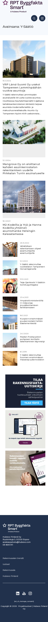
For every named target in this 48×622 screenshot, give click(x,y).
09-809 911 (8, 545)
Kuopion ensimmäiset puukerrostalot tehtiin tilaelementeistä (31, 321)
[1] (25, 407)
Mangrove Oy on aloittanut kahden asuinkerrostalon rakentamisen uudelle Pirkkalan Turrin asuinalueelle (24, 168)
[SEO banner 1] (25, 447)
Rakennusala (9, 570)
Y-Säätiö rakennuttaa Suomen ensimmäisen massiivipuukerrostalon (32, 357)
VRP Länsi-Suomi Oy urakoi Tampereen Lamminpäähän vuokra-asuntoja (22, 87)
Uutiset (6, 564)
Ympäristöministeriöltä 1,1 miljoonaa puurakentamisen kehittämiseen (31, 304)
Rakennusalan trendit (13, 558)
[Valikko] (42, 18)
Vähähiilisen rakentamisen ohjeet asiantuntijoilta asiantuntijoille (30, 249)
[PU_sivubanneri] (25, 485)
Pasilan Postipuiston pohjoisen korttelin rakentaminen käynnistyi (32, 339)
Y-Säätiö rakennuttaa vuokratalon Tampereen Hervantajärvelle (32, 266)
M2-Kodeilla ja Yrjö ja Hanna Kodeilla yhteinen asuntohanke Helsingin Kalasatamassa (22, 229)
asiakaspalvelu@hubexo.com (17, 542)
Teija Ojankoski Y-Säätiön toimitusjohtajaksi (32, 283)
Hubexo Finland (10, 576)
